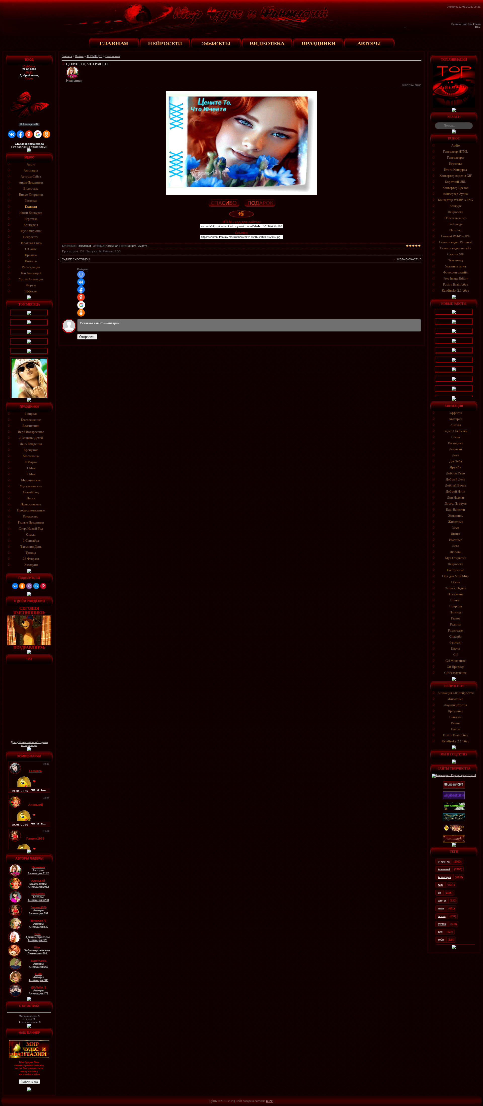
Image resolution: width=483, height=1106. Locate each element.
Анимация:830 (38, 926)
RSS (477, 26)
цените (132, 245)
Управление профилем (29, 146)
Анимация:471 (38, 993)
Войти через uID (29, 124)
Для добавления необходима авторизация (29, 744)
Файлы (79, 56)
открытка (444, 861)
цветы (442, 900)
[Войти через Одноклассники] (46, 134)
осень (442, 916)
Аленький (444, 869)
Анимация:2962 (38, 886)
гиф (440, 884)
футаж (442, 923)
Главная (67, 56)
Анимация (444, 877)
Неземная (111, 245)
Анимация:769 (38, 966)
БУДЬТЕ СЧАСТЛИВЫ (76, 259)
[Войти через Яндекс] (29, 134)
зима (441, 908)
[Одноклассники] (22, 586)
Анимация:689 (38, 980)
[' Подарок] (259, 202)
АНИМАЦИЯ (94, 56)
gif (439, 892)
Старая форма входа (29, 143)
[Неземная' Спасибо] (223, 202)
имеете (142, 245)
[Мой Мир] (36, 586)
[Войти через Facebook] (20, 134)
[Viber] (29, 586)
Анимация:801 (37, 953)
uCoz (269, 1100)
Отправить (87, 337)
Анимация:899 (38, 913)
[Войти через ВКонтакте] (12, 134)
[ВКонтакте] (15, 586)
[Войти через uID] (81, 274)
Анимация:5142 (38, 873)
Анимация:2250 (38, 900)
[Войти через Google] (38, 134)
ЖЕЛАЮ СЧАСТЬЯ (409, 259)
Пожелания (112, 56)
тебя (441, 939)
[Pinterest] (43, 586)
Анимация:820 (37, 940)
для (440, 931)
